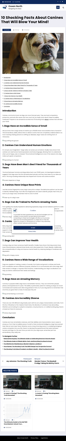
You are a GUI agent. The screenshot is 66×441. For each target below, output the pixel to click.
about (47, 119)
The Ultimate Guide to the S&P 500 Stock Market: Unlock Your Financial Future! (15, 423)
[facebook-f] (58, 2)
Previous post (28, 359)
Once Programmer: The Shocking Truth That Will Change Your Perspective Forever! (28, 346)
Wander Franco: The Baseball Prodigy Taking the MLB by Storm (47, 362)
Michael (17, 30)
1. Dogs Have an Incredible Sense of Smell (15, 80)
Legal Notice (44, 438)
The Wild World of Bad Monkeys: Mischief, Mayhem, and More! (23, 344)
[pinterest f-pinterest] (62, 2)
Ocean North (15, 6)
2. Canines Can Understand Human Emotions (16, 83)
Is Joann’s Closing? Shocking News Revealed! (47, 394)
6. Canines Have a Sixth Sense (12, 93)
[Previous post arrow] (2, 361)
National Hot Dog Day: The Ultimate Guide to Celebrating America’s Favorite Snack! (29, 338)
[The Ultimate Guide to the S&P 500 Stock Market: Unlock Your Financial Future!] (17, 411)
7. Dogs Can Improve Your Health (13, 96)
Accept (33, 228)
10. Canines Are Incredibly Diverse (13, 104)
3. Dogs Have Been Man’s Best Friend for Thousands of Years (20, 85)
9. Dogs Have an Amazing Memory (13, 101)
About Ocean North (22, 438)
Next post (37, 359)
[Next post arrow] (63, 361)
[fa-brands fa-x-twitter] (60, 2)
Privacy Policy (32, 231)
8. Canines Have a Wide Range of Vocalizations (17, 98)
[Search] (63, 7)
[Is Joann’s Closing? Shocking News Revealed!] (49, 382)
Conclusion (7, 106)
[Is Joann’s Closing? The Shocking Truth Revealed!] (17, 382)
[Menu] (58, 7)
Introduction (7, 77)
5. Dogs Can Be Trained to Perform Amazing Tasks (18, 90)
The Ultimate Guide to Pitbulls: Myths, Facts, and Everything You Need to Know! (28, 341)
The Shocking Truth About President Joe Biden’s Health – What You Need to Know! (29, 349)
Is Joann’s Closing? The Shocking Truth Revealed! (15, 394)
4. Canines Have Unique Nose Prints (13, 88)
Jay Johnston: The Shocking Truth (19, 361)
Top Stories (7, 30)
